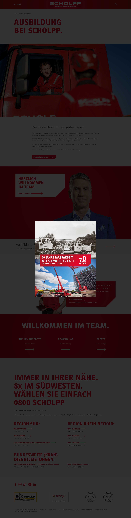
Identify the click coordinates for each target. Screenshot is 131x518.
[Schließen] (93, 224)
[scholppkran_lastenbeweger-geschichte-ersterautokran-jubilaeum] (65, 222)
